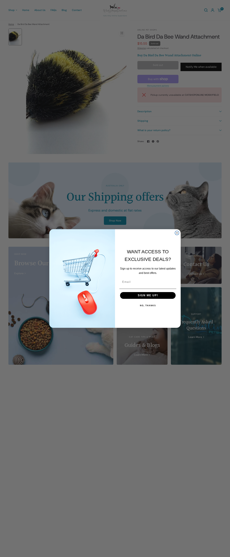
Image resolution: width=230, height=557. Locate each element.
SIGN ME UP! (148, 295)
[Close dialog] (177, 233)
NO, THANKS (148, 305)
